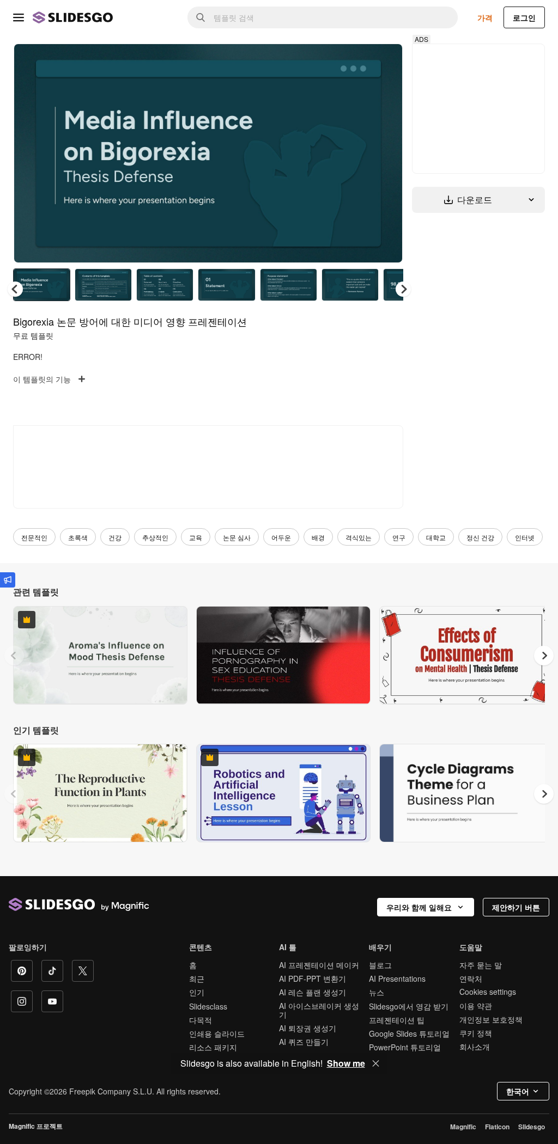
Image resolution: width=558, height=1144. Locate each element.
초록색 (78, 537)
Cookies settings (487, 991)
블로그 (380, 965)
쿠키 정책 (475, 1033)
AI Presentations (397, 978)
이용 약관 (475, 1005)
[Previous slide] (14, 655)
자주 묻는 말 (480, 965)
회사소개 (474, 1046)
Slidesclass (208, 1006)
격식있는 (358, 537)
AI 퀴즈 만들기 (304, 1041)
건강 (115, 537)
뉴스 (376, 992)
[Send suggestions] (7, 580)
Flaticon (497, 1126)
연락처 (470, 978)
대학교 (436, 537)
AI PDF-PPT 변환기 (312, 978)
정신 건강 (480, 537)
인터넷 (525, 537)
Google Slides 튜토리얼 (409, 1033)
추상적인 (155, 537)
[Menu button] (18, 17)
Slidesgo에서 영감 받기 (408, 1006)
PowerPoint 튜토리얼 (405, 1047)
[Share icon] (384, 61)
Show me (346, 1063)
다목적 (200, 1019)
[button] (403, 289)
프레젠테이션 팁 (396, 1019)
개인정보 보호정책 (491, 1019)
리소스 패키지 (213, 1047)
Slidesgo (531, 1126)
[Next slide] (386, 153)
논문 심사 (237, 537)
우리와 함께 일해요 (419, 907)
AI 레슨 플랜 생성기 (312, 992)
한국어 (517, 1091)
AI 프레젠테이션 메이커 (319, 965)
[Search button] (200, 17)
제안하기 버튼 (516, 907)
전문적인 (34, 537)
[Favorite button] (356, 61)
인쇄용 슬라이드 (217, 1033)
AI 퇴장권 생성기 (307, 1028)
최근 (196, 978)
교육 (195, 537)
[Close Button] (376, 1063)
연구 (398, 537)
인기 (196, 992)
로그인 (524, 17)
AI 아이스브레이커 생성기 (319, 1010)
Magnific (463, 1126)
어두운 (281, 537)
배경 (318, 537)
